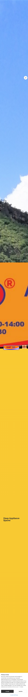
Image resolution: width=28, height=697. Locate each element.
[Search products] (26, 78)
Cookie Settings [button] (14, 695)
